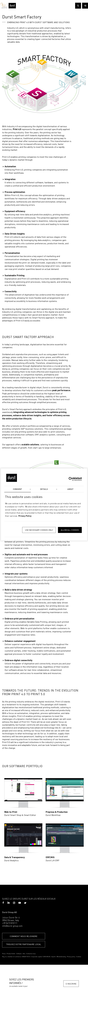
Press (4, 953)
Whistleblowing (61, 956)
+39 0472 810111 (9, 923)
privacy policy (25, 516)
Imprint (53, 956)
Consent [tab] (17, 489)
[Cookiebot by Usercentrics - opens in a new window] (72, 479)
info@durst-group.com (12, 926)
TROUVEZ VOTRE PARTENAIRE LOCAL (23, 944)
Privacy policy (71, 956)
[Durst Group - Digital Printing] (12, 7)
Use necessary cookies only (39, 530)
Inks (24, 953)
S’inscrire (71, 983)
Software (19, 953)
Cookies (78, 956)
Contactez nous (31, 953)
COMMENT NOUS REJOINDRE (23, 936)
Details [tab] (44, 489)
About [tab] (70, 489)
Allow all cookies (70, 530)
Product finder (11, 953)
